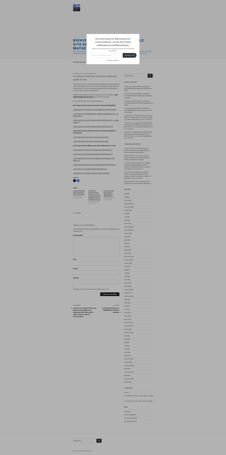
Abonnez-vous (129, 55)
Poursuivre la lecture (113, 60)
